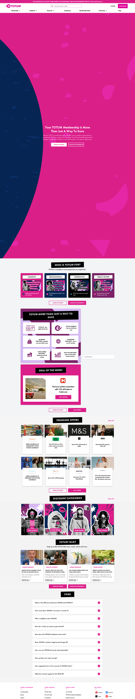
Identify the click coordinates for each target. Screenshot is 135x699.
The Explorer (48, 698)
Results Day (67, 11)
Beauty (22, 695)
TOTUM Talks (48, 692)
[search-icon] (52, 6)
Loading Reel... (88, 357)
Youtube (110, 696)
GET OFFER (63, 397)
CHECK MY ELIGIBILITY (76, 144)
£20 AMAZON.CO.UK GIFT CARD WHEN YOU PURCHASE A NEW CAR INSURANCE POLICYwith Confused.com (67, 1)
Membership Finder (84, 11)
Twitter (99, 696)
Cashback (32, 11)
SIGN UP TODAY (59, 144)
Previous (2, 1)
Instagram (100, 692)
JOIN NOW (122, 6)
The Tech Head (48, 695)
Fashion (22, 698)
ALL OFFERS (77, 410)
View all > (111, 421)
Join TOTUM (69, 692)
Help (119, 11)
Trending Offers (24, 692)
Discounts (49, 11)
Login (113, 6)
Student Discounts (70, 698)
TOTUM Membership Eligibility (73, 695)
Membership (14, 11)
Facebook (110, 692)
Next (131, 1)
